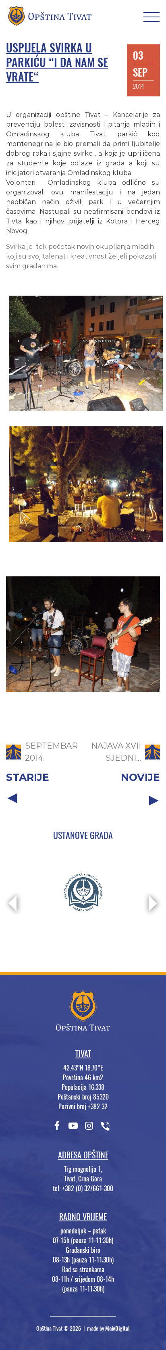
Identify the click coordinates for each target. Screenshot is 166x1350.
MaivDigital (117, 1328)
